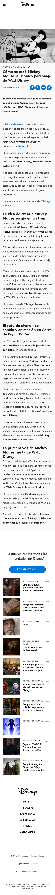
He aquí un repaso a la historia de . (26, 203)
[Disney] (27, 5)
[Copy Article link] (49, 87)
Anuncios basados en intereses (27, 871)
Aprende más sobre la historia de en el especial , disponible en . (27, 518)
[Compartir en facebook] (32, 87)
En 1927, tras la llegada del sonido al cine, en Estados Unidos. (26, 345)
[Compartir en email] (43, 87)
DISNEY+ (27, 801)
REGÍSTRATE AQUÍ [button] (27, 569)
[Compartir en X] (37, 87)
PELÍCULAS (27, 808)
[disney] (27, 792)
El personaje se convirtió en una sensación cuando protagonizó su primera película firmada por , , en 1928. (27, 159)
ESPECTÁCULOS (27, 820)
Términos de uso (37, 856)
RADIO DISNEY (27, 814)
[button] (4, 5)
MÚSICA (27, 826)
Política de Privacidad (19, 856)
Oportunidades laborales (27, 864)
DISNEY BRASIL (27, 832)
